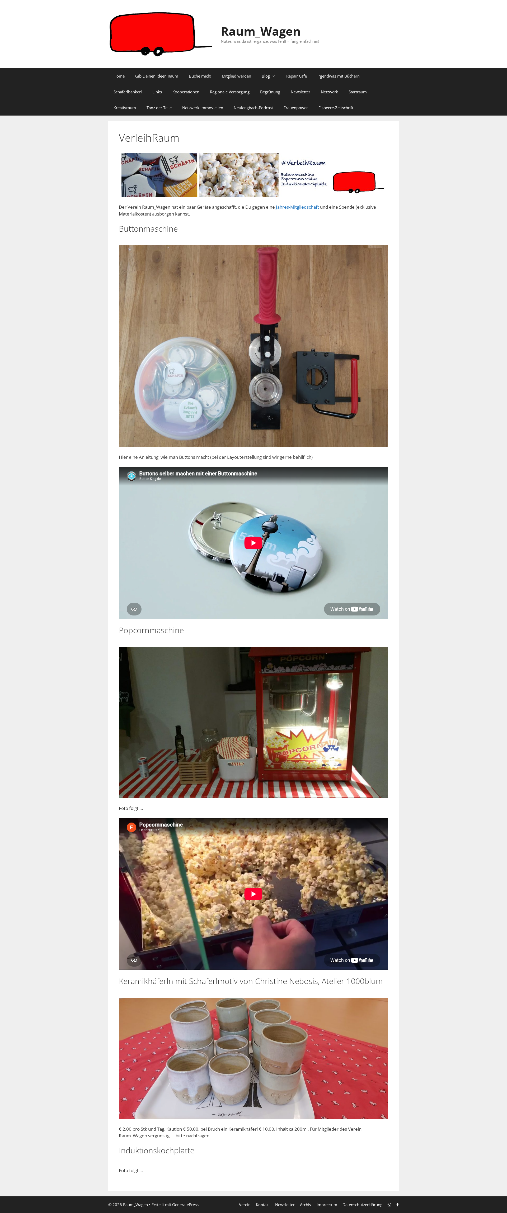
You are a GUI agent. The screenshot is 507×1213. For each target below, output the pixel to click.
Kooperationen (185, 91)
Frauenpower (296, 107)
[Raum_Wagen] (161, 34)
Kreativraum (125, 107)
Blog (266, 76)
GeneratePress (185, 1204)
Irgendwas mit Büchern (338, 76)
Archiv (305, 1204)
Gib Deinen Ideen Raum (156, 76)
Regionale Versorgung (230, 91)
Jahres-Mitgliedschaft (297, 207)
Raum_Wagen (261, 31)
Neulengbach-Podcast (253, 107)
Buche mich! (200, 76)
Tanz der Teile (159, 107)
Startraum (358, 91)
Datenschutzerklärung (362, 1204)
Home (119, 76)
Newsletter (300, 91)
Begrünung (270, 91)
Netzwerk (329, 91)
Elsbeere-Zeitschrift (335, 107)
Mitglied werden (236, 76)
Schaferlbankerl (128, 91)
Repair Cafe (296, 76)
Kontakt (263, 1204)
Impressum (327, 1204)
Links (157, 91)
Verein (245, 1204)
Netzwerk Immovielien (202, 107)
